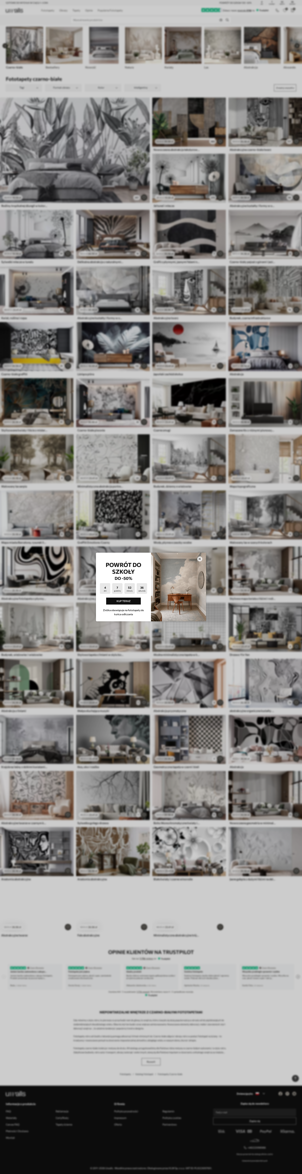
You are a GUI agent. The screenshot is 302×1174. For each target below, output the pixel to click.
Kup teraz (124, 600)
